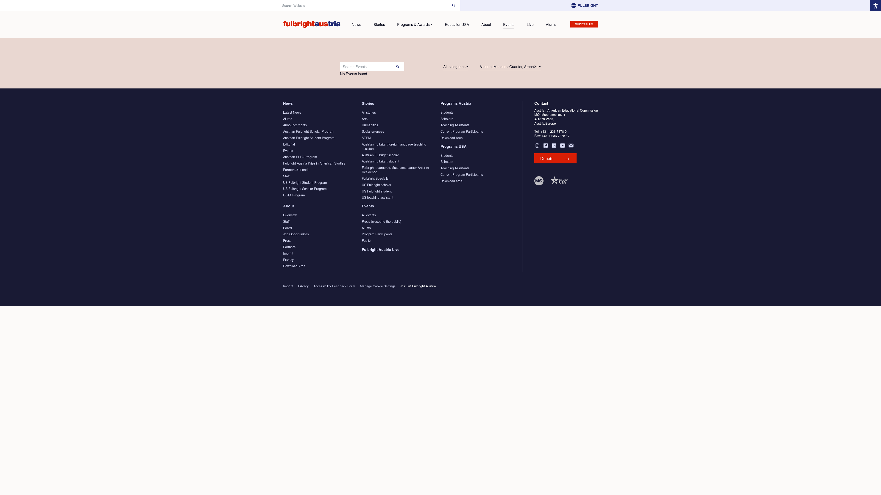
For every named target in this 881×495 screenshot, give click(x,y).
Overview (290, 215)
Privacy (288, 259)
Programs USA (453, 146)
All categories (454, 66)
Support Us (584, 24)
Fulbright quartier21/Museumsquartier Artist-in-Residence (396, 169)
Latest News (292, 112)
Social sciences (373, 131)
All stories (369, 112)
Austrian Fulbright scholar (380, 155)
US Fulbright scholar (376, 184)
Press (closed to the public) (381, 221)
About (486, 24)
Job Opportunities (296, 234)
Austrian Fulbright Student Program (309, 137)
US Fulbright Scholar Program (305, 188)
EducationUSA (457, 24)
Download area (451, 181)
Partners (289, 247)
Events (508, 24)
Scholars (446, 118)
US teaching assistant (377, 197)
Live (530, 24)
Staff (286, 176)
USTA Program (294, 195)
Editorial (289, 144)
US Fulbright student (377, 191)
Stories (379, 24)
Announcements (295, 125)
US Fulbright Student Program (305, 182)
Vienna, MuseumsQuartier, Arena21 (509, 66)
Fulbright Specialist (375, 178)
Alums (551, 24)
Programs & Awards (413, 24)
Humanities (370, 125)
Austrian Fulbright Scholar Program (308, 131)
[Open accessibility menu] (875, 5)
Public (366, 240)
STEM (366, 137)
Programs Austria (455, 103)
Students (446, 112)
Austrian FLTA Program (300, 156)
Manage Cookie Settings (378, 286)
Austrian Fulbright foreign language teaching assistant (394, 146)
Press (287, 240)
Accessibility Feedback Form (334, 286)
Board (287, 228)
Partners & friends (296, 169)
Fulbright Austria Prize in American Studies (314, 163)
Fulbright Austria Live (380, 249)
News (356, 24)
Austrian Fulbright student (380, 161)
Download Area (451, 137)
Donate (546, 158)
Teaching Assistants (454, 125)
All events (369, 215)
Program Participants (377, 234)
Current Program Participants (461, 131)
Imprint (288, 253)
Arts (365, 118)
